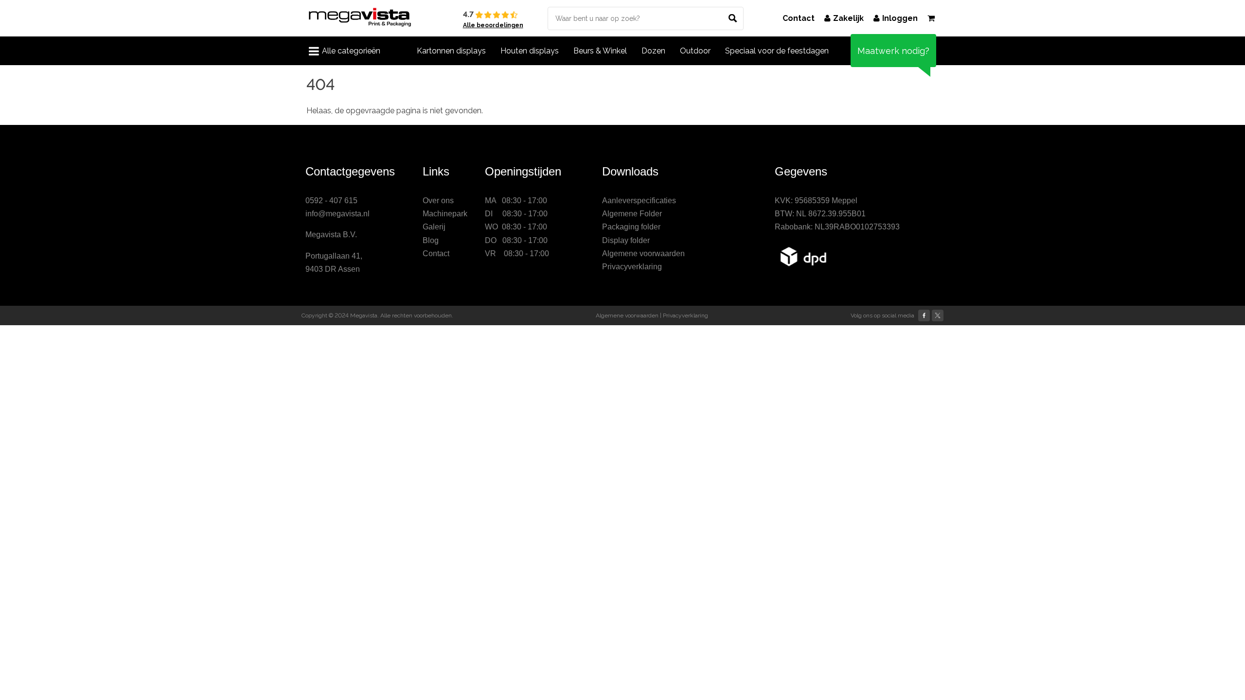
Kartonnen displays (451, 50)
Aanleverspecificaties (639, 200)
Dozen (653, 50)
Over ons (438, 200)
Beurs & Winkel (600, 50)
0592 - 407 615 (331, 200)
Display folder (626, 240)
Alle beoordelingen (493, 25)
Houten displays (529, 50)
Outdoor (695, 50)
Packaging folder (631, 227)
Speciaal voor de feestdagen (777, 50)
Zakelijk (848, 18)
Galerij (434, 227)
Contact (799, 18)
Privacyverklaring (632, 266)
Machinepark (445, 214)
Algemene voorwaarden (643, 253)
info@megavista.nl (337, 214)
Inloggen (900, 18)
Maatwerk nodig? (893, 51)
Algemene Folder (632, 214)
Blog (431, 240)
